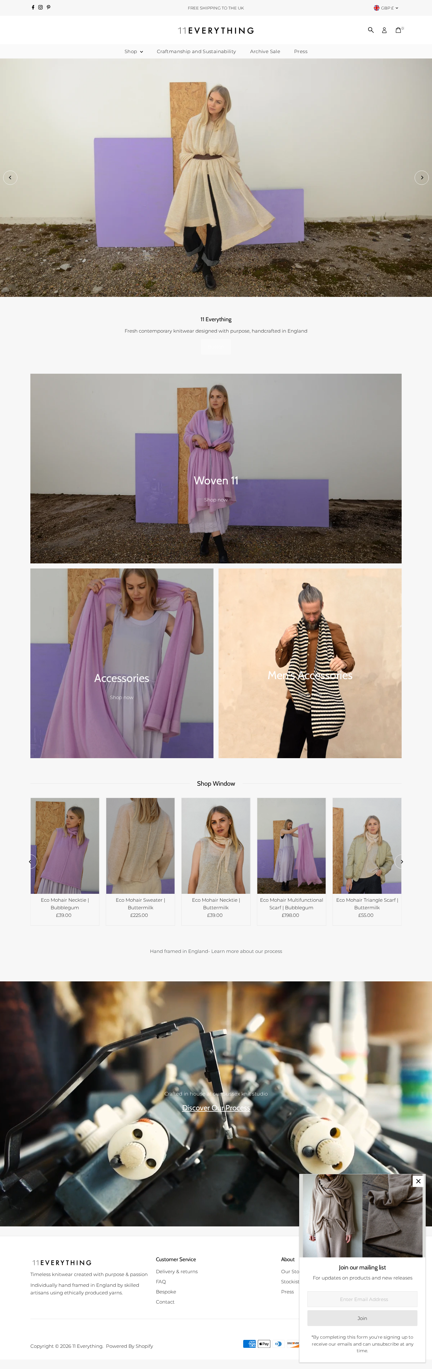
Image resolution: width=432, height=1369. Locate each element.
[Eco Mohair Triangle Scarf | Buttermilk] (367, 848)
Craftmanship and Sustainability (196, 51)
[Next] (422, 178)
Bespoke (166, 1294)
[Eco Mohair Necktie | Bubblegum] (65, 848)
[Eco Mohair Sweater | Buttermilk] (140, 848)
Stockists (291, 1283)
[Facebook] (33, 7)
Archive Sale (265, 51)
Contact (165, 1304)
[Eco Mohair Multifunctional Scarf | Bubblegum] (291, 848)
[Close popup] (418, 1181)
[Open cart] (398, 30)
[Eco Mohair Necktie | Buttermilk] (216, 848)
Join (362, 1318)
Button (216, 349)
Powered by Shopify (129, 1348)
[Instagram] (40, 7)
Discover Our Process (216, 1109)
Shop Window (216, 785)
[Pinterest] (48, 7)
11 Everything (87, 1348)
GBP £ (387, 7)
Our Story (292, 1273)
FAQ (161, 1283)
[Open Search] (371, 30)
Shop (132, 51)
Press (300, 51)
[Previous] (10, 178)
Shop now (216, 502)
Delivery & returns (177, 1273)
